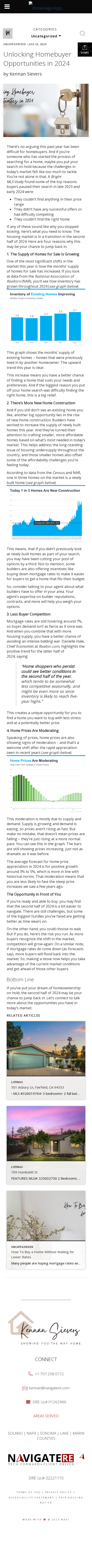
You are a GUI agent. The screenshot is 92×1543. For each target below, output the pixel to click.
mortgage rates (23, 948)
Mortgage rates (20, 621)
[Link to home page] (46, 6)
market (25, 171)
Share (85, 52)
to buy (52, 901)
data (14, 276)
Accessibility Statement (31, 1497)
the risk (47, 934)
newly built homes (26, 553)
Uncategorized (14, 44)
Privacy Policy (58, 1492)
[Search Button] (83, 34)
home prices (50, 737)
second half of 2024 (37, 906)
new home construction (31, 420)
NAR (76, 472)
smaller (48, 434)
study (19, 181)
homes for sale (23, 271)
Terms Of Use (28, 1492)
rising (45, 838)
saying (22, 656)
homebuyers (36, 151)
